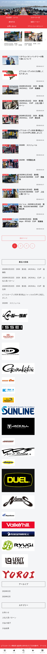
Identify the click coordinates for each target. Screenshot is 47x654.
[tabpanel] (13, 39)
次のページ (23, 238)
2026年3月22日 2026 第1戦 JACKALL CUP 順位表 (23, 287)
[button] (42, 413)
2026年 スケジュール (11, 303)
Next (45, 40)
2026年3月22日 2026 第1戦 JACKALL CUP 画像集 (23, 270)
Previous (2, 40)
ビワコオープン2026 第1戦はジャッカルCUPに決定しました (23, 296)
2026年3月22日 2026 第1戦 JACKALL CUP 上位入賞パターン (23, 279)
